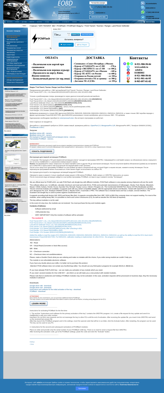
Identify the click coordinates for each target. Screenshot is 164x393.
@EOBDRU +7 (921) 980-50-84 (152, 17)
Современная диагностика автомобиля (16, 137)
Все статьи (7, 215)
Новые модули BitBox (11, 108)
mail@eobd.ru (100, 13)
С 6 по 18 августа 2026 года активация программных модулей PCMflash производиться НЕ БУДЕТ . (13, 104)
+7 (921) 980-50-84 (152, 12)
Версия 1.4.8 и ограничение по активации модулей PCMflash (13, 100)
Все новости (7, 130)
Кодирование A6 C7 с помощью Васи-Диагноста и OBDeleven (15, 185)
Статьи (9, 135)
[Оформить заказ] (151, 21)
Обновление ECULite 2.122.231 (13, 115)
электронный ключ (67, 118)
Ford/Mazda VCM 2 (37, 127)
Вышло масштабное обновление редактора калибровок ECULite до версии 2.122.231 (14, 118)
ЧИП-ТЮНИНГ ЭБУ (46, 26)
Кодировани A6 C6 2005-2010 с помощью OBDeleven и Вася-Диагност (15, 200)
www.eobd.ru (150, 8)
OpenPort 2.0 (96, 125)
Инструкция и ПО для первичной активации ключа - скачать (52, 137)
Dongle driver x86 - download (40, 286)
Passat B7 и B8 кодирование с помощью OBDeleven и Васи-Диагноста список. (16, 169)
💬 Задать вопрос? (66, 44)
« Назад (32, 344)
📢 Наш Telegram (82, 44)
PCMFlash (61, 26)
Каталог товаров (13, 31)
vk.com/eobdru (151, 3)
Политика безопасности (129, 385)
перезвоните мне (98, 17)
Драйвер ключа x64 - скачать (41, 135)
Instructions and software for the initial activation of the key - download (55, 289)
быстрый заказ (87, 34)
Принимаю (82, 388)
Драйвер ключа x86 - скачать (41, 133)
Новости (10, 89)
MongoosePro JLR (108, 125)
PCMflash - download (37, 291)
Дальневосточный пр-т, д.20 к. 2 (68, 13)
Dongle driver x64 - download (40, 287)
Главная (33, 26)
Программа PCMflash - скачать (41, 139)
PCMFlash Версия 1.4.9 (11, 91)
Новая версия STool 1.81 (12, 121)
